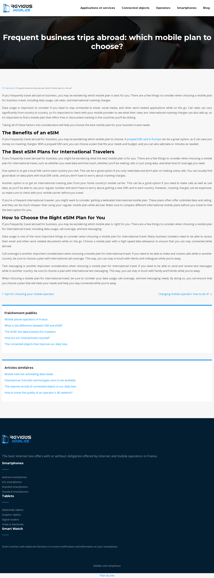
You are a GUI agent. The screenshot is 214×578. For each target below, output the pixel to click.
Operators (163, 8)
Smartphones (186, 8)
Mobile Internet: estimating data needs (29, 374)
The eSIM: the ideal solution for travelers (30, 332)
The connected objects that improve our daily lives (36, 344)
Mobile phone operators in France (26, 319)
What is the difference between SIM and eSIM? (34, 325)
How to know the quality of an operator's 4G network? (39, 392)
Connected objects (135, 8)
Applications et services (97, 8)
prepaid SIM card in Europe (144, 139)
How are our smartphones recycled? (27, 338)
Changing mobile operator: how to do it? (183, 294)
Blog (206, 8)
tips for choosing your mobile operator (29, 294)
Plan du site (107, 575)
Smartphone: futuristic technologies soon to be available (40, 380)
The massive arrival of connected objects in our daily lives (40, 386)
